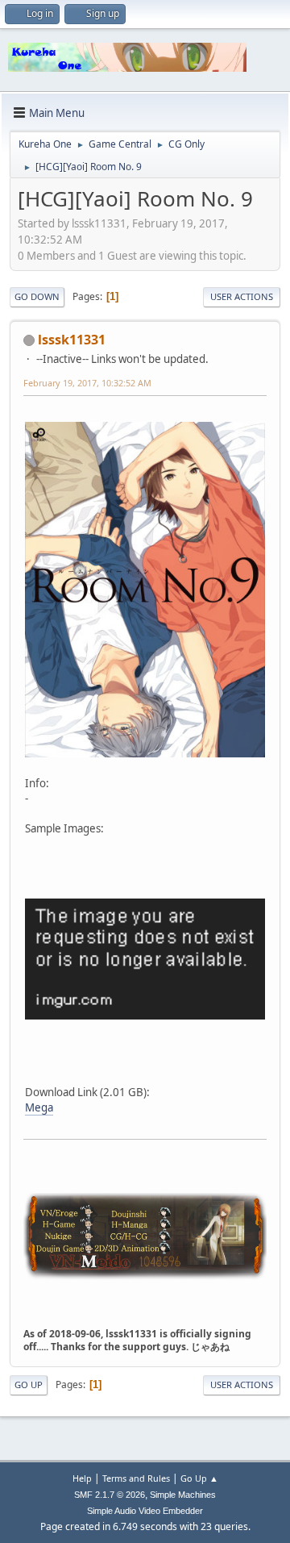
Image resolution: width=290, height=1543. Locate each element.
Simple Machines (183, 1494)
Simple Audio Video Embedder (145, 1511)
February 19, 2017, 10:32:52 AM (87, 383)
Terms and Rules (136, 1478)
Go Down (37, 296)
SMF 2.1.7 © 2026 (109, 1494)
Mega (39, 1107)
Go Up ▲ (199, 1478)
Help (82, 1478)
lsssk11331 (72, 339)
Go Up (28, 1384)
